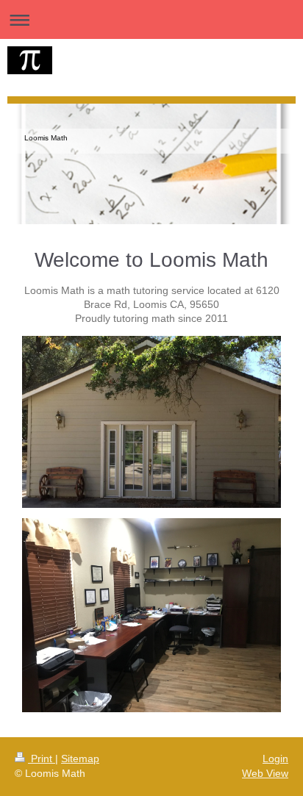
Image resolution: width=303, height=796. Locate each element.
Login (275, 758)
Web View (265, 773)
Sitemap (80, 758)
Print (41, 758)
